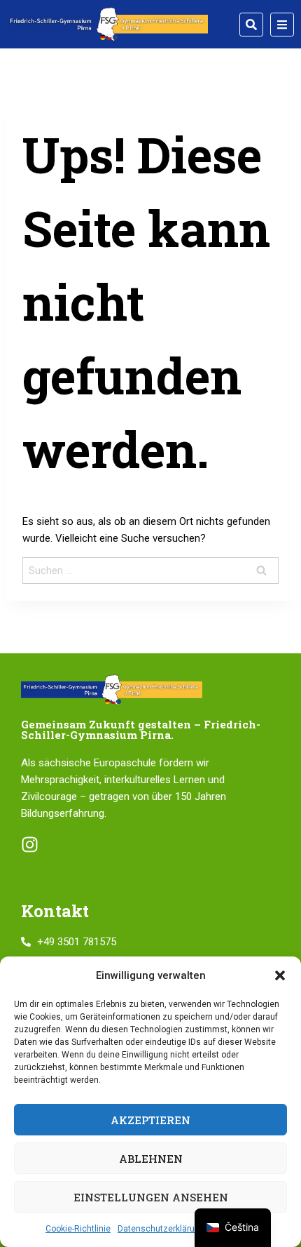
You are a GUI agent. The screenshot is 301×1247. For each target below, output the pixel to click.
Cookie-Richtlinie (78, 1229)
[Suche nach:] (150, 570)
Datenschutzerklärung (161, 1229)
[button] (280, 975)
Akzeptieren (150, 1120)
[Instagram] (29, 844)
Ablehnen (151, 1159)
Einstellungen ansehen (151, 1197)
